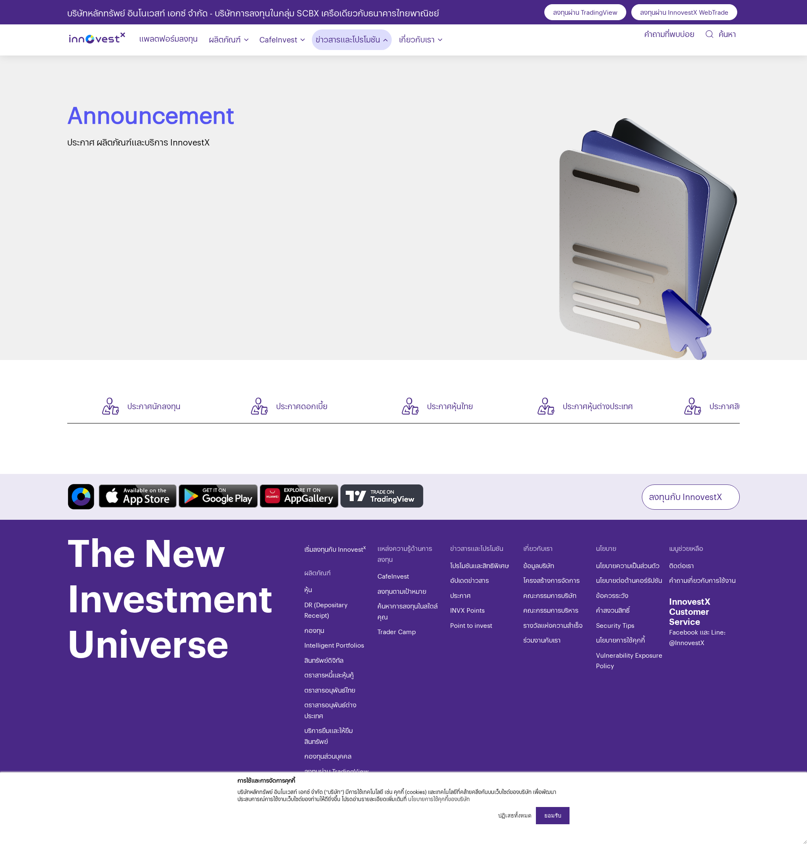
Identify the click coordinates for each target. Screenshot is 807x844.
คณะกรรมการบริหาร (550, 610)
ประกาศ (460, 595)
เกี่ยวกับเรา (417, 39)
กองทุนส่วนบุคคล (327, 755)
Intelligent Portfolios (334, 644)
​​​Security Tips (615, 625)
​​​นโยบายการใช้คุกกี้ (620, 639)
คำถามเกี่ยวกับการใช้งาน (702, 580)
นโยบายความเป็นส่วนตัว (627, 565)
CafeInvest (278, 39)
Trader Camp (396, 631)
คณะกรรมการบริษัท (549, 595)
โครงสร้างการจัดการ (551, 580)
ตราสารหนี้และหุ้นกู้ (329, 674)
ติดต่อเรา (681, 565)
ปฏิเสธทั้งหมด (515, 815)
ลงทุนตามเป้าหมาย (401, 591)
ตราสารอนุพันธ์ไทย (329, 689)
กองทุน (314, 630)
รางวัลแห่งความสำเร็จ (553, 625)
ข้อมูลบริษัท (538, 565)
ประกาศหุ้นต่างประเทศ (598, 406)
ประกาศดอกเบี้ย (301, 406)
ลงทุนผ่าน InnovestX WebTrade (684, 12)
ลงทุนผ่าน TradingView (585, 12)
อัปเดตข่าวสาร (469, 580)
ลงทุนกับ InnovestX (685, 496)
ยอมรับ (552, 815)
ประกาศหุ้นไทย (450, 406)
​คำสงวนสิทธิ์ (613, 610)
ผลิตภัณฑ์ (225, 39)
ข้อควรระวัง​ (612, 595)
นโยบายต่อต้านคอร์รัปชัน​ (629, 580)
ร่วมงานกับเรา (542, 639)
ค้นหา (726, 34)
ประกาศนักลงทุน (153, 406)
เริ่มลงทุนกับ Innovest (335, 549)
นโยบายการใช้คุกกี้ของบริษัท (439, 798)
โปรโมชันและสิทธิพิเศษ (479, 565)
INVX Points (467, 610)
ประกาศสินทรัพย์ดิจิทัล (745, 406)
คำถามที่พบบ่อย (669, 34)
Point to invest (471, 625)
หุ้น (308, 589)
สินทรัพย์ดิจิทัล (323, 660)
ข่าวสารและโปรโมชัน (348, 39)
